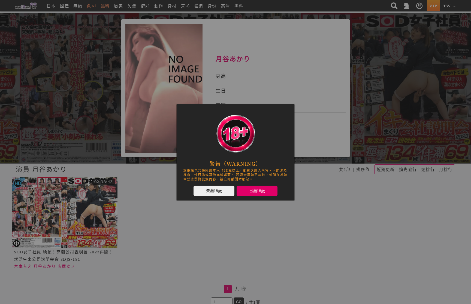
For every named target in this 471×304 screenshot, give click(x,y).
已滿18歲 (257, 190)
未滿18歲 (214, 190)
